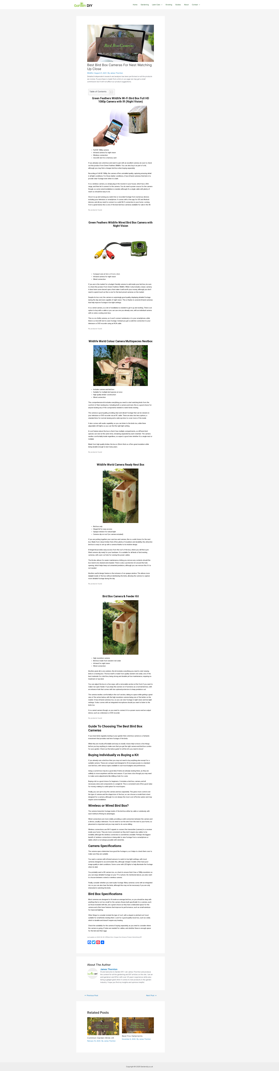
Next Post (151, 995)
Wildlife (90, 73)
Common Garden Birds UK (100, 1038)
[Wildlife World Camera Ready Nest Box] (120, 496)
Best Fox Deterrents (132, 1036)
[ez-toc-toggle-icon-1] (110, 92)
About (186, 5)
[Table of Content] (111, 92)
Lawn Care (156, 5)
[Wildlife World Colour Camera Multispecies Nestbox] (120, 365)
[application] (161, 4)
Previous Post (91, 995)
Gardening (145, 5)
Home (135, 5)
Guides (178, 5)
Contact (195, 5)
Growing (169, 5)
